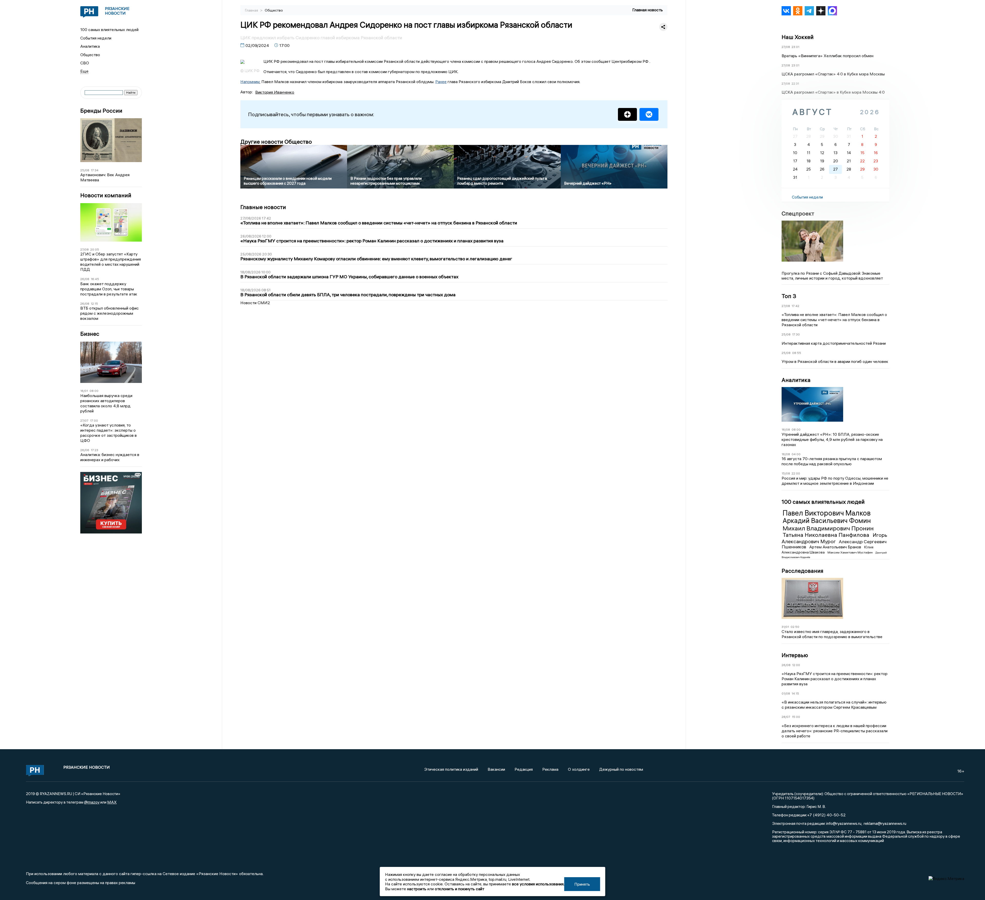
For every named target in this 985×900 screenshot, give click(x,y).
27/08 (84, 249)
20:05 (94, 249)
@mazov (92, 802)
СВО (84, 62)
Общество (90, 54)
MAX (112, 802)
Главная (252, 10)
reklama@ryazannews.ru (885, 823)
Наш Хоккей (798, 37)
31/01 (785, 627)
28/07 (786, 717)
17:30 (796, 334)
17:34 (94, 170)
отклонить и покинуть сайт (459, 888)
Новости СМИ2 (255, 302)
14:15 (795, 693)
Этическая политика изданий (451, 769)
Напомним (250, 81)
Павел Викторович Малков (827, 513)
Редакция (524, 769)
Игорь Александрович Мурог (834, 538)
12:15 (94, 303)
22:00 (796, 473)
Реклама (550, 769)
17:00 (94, 420)
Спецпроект (798, 213)
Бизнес (89, 334)
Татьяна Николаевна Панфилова (827, 534)
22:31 (795, 83)
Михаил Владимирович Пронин (828, 528)
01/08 (786, 693)
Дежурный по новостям (621, 769)
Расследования (802, 570)
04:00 (796, 454)
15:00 (796, 717)
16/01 (84, 391)
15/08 (786, 473)
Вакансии (496, 769)
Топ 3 (789, 296)
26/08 (84, 279)
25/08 (84, 170)
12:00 (796, 665)
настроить (416, 888)
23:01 (795, 47)
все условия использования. (538, 883)
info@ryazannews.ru (843, 823)
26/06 (84, 450)
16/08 (786, 429)
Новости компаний (105, 195)
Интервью (795, 655)
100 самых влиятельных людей (109, 29)
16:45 (95, 279)
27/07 (84, 420)
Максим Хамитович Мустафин (850, 552)
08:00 (94, 391)
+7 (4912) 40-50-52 (826, 814)
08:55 (796, 353)
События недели (95, 38)
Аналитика (90, 46)
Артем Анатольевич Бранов (835, 546)
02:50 (795, 627)
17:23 (94, 450)
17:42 (795, 306)
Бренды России (101, 110)
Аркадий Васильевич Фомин (827, 521)
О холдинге (579, 769)
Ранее (441, 81)
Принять (582, 884)
